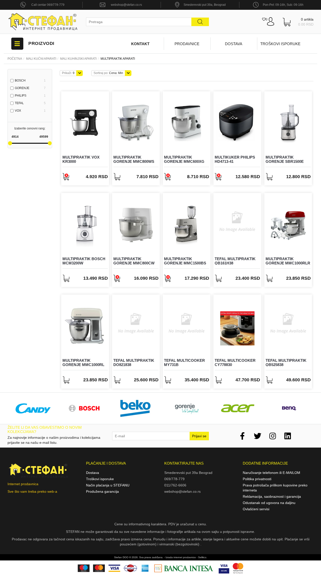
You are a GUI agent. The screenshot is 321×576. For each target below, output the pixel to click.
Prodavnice (187, 44)
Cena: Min (108, 73)
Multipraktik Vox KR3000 (81, 159)
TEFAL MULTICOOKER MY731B (184, 362)
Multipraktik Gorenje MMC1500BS (185, 261)
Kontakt (140, 44)
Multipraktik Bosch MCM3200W (83, 261)
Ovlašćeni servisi (256, 509)
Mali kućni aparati (41, 58)
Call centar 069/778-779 (47, 5)
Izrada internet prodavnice (181, 557)
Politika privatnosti (257, 479)
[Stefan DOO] (43, 22)
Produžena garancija (102, 491)
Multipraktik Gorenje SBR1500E (285, 159)
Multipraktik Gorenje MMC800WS (133, 159)
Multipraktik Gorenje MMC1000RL (83, 362)
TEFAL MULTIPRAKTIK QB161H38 (235, 261)
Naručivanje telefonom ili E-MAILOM (271, 473)
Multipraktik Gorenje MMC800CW (133, 261)
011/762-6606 (175, 485)
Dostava (233, 44)
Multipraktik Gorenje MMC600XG (184, 159)
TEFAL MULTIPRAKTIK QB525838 (286, 362)
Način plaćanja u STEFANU (107, 485)
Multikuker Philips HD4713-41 (235, 159)
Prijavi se (199, 436)
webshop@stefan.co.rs (126, 5)
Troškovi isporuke (280, 44)
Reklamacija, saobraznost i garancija (272, 496)
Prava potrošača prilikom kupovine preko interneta (275, 487)
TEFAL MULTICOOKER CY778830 (235, 362)
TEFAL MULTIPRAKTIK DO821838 (133, 362)
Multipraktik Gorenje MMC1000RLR (288, 261)
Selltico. (202, 557)
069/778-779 (174, 479)
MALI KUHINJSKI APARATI (78, 58)
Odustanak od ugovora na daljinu (269, 503)
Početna (15, 58)
